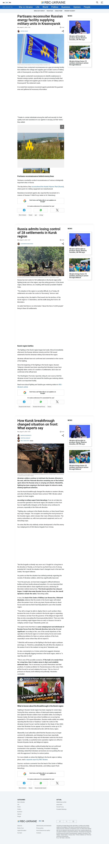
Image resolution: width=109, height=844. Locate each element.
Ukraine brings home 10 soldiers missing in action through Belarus (78, 63)
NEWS (70, 16)
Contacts (38, 833)
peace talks (50, 10)
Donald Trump (58, 10)
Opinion (77, 7)
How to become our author (43, 830)
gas (36, 215)
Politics (54, 7)
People (87, 7)
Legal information (21, 830)
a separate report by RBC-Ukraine (36, 759)
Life (37, 7)
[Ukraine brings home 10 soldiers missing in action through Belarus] (79, 52)
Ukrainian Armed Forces (39, 406)
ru (10, 2)
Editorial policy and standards (43, 825)
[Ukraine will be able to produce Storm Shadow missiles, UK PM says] (79, 27)
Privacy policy (39, 828)
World (45, 7)
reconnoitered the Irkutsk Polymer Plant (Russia (47, 186)
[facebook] (59, 821)
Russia (30, 215)
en (7, 2)
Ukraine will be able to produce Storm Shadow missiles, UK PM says (78, 37)
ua (4, 2)
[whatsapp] (73, 821)
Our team (19, 833)
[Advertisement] (40, 103)
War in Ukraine (26, 7)
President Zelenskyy (69, 10)
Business (65, 7)
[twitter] (66, 821)
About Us (19, 825)
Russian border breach (24, 406)
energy (41, 215)
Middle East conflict (39, 10)
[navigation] (62, 127)
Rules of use (20, 828)
